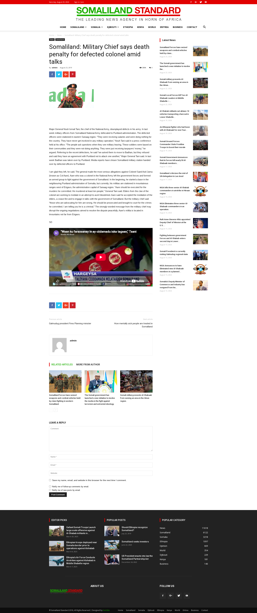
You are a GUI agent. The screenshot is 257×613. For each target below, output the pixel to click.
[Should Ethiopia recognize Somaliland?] (111, 531)
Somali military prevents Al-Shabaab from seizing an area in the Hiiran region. (136, 398)
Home (63, 27)
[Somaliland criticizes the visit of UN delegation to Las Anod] (200, 177)
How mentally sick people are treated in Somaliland (133, 325)
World (152, 27)
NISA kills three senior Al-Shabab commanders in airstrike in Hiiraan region (175, 190)
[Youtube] (205, 2)
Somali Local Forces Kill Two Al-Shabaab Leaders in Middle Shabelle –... (174, 98)
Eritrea (164, 27)
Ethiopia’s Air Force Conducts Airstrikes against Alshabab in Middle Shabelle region (80, 560)
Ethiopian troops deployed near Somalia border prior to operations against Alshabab (81, 545)
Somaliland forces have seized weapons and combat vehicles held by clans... (173, 50)
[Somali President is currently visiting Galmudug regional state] (200, 255)
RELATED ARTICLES (62, 364)
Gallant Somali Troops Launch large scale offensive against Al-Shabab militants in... (81, 530)
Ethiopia (128, 27)
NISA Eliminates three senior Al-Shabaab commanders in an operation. (174, 206)
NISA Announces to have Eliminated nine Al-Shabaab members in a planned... (172, 268)
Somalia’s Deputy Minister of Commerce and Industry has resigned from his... (172, 284)
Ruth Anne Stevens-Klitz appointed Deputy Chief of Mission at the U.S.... (175, 222)
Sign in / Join (79, 2)
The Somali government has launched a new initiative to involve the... (175, 66)
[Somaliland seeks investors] (111, 545)
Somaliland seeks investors (135, 541)
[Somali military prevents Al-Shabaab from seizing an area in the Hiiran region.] (136, 381)
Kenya (140, 27)
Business (178, 27)
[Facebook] (191, 2)
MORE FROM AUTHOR (88, 364)
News (59, 35)
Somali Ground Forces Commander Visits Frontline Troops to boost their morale (172, 144)
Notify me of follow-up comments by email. (70, 486)
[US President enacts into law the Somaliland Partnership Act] (111, 559)
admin (55, 67)
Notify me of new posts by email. (66, 490)
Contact (192, 27)
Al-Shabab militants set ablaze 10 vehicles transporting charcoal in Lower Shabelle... (174, 114)
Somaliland (77, 27)
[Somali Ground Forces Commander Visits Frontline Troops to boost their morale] (200, 145)
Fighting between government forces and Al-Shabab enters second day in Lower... (173, 238)
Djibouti (111, 27)
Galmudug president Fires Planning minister (70, 323)
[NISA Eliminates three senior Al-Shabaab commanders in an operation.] (200, 207)
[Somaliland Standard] (128, 14)
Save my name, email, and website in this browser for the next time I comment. (89, 480)
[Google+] (196, 2)
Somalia (95, 27)
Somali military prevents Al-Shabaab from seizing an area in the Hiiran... (174, 82)
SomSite (106, 610)
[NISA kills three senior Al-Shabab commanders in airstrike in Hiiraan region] (200, 191)
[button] (204, 27)
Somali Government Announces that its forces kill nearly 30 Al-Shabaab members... (174, 160)
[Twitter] (201, 2)
